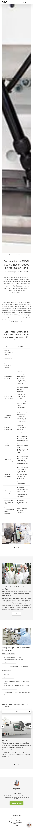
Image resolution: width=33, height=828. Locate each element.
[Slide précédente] (2, 533)
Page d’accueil (5, 255)
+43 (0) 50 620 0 (17, 818)
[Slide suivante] (30, 533)
